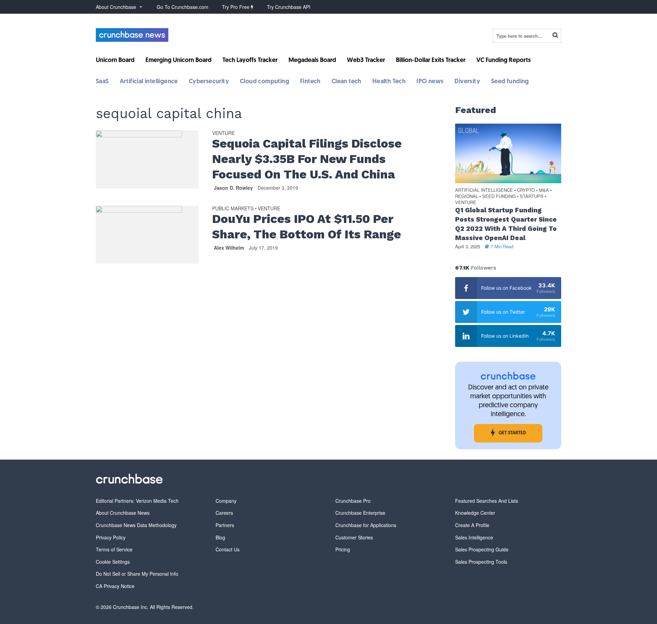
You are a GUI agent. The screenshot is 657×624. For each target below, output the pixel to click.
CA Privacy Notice (115, 586)
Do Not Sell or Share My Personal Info (137, 573)
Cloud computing (264, 82)
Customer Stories (354, 537)
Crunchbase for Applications (365, 525)
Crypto (526, 190)
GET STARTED (512, 433)
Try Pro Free (236, 6)
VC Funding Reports (503, 61)
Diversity (467, 82)
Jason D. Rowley (233, 187)
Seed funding (510, 82)
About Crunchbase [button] (116, 6)
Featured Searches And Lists (486, 500)
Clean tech (346, 82)
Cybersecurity (209, 82)
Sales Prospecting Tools (481, 561)
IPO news (429, 82)
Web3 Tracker (366, 61)
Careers (224, 512)
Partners (225, 525)
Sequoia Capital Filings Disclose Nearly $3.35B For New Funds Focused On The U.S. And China (307, 159)
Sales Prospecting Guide (481, 549)
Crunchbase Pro (353, 500)
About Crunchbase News (123, 512)
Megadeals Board (312, 61)
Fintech (310, 82)
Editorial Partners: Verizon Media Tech (137, 500)
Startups (531, 196)
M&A (544, 190)
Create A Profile (472, 525)
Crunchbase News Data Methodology (136, 525)
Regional (466, 196)
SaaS (102, 82)
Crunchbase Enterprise (360, 512)
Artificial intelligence (149, 82)
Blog (220, 537)
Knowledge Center (475, 512)
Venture (223, 133)
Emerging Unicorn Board (178, 61)
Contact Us (228, 549)
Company (226, 500)
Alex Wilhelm (229, 247)
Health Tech (388, 82)
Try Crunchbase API (288, 6)
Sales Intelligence (474, 537)
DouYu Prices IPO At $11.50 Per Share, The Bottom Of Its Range (306, 226)
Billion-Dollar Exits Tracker (430, 61)
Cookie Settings (113, 561)
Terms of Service (114, 549)
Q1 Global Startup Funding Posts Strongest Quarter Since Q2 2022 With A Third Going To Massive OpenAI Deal (506, 224)
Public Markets (233, 208)
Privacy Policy (111, 537)
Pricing (342, 549)
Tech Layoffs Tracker (250, 61)
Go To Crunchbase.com (182, 6)
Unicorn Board (115, 61)
